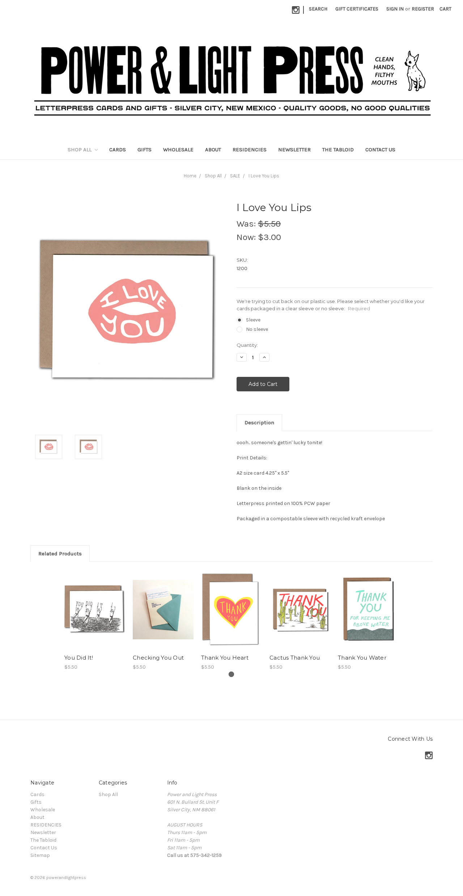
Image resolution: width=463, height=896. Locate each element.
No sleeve (257, 329)
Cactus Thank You (294, 657)
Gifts (144, 149)
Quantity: (247, 345)
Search (318, 9)
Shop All (80, 149)
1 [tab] (231, 674)
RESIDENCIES (250, 149)
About (213, 149)
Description (259, 422)
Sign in (395, 9)
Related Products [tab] (60, 553)
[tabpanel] (95, 620)
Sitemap (40, 855)
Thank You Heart (225, 657)
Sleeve (253, 320)
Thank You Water (362, 657)
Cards (117, 149)
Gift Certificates (356, 9)
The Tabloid (338, 149)
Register (423, 9)
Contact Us (380, 149)
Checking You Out (158, 657)
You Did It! (78, 657)
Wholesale (178, 149)
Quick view (95, 610)
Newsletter (294, 149)
